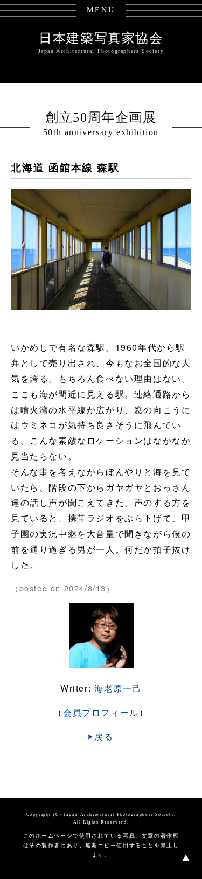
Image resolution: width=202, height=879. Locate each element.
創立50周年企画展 (100, 117)
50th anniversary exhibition (101, 132)
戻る (103, 736)
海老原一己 (118, 688)
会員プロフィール (101, 712)
